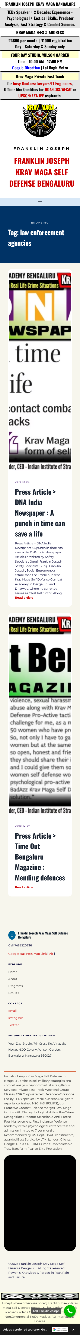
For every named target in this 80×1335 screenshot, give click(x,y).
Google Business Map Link (27, 954)
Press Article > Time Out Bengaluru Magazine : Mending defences (40, 856)
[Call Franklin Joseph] (70, 1311)
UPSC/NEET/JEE (31, 95)
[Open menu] (40, 202)
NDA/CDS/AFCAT (58, 89)
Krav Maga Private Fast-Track (40, 76)
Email (12, 1011)
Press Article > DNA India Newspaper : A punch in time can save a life (40, 512)
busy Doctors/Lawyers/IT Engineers (42, 83)
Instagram (15, 1018)
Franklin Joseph (62, 1308)
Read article (24, 598)
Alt (51, 954)
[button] (40, 1329)
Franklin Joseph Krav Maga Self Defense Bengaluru (41, 172)
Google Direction (26, 67)
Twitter (13, 1025)
